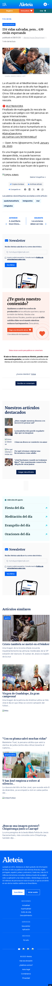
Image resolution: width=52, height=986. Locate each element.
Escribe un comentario (26, 383)
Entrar (33, 374)
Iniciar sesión (33, 892)
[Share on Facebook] (25, 189)
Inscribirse (11, 265)
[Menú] (9, 4)
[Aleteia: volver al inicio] (26, 4)
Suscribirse (18, 892)
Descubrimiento (26, 915)
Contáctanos (26, 974)
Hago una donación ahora (18, 330)
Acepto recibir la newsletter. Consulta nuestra (25, 258)
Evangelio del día (17, 525)
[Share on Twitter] (34, 189)
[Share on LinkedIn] (29, 189)
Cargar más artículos (26, 472)
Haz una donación (26, 961)
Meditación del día (18, 516)
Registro (9, 11)
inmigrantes (28, 201)
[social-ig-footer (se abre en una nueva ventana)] (33, 949)
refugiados (8, 206)
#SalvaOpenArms (12, 133)
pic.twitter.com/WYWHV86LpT (19, 136)
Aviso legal (26, 969)
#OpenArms (18, 119)
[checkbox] (5, 257)
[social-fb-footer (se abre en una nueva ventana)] (24, 949)
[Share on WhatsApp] (43, 189)
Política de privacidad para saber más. (25, 258)
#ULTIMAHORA (14, 106)
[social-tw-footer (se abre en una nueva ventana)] (28, 949)
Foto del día (6, 19)
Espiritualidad (26, 909)
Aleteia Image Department (34, 37)
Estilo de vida (26, 912)
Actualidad (26, 905)
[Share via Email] (38, 189)
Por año (26, 940)
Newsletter (26, 926)
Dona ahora (25, 11)
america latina (10, 755)
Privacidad (26, 978)
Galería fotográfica (37, 177)
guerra (7, 618)
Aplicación (26, 929)
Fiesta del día (14, 508)
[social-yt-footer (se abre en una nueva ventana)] (19, 949)
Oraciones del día (17, 534)
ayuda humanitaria (11, 201)
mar (38, 201)
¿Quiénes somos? (26, 965)
